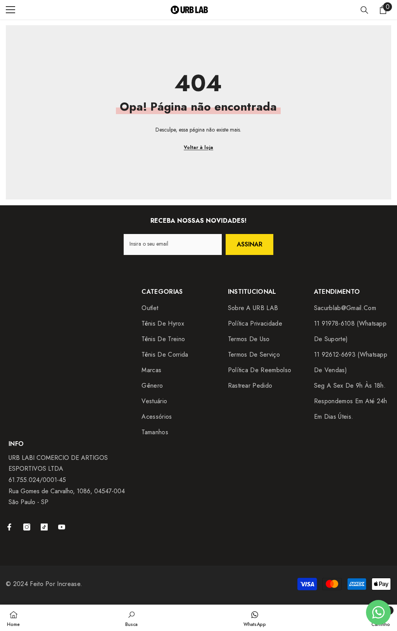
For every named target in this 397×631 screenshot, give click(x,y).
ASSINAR (249, 244)
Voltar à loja (198, 147)
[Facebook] (9, 527)
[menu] (10, 9)
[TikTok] (44, 527)
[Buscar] (364, 10)
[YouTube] (61, 527)
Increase (68, 583)
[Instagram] (27, 527)
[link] (131, 617)
